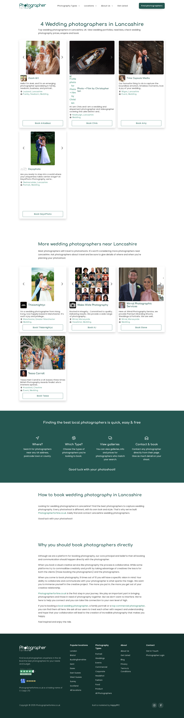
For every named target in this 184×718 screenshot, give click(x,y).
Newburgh (77, 114)
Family (26, 94)
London (73, 651)
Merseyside (84, 319)
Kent (72, 664)
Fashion (99, 680)
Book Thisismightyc (43, 327)
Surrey (73, 681)
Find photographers (151, 5)
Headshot (77, 322)
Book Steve (141, 327)
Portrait (26, 185)
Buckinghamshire (78, 659)
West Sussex (76, 677)
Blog (123, 659)
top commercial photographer (128, 605)
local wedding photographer (73, 605)
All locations (75, 690)
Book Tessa (43, 395)
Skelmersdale (29, 182)
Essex (72, 668)
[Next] (62, 58)
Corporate (100, 671)
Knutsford (27, 388)
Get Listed (125, 655)
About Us (125, 651)
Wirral (75, 319)
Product (99, 688)
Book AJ (92, 327)
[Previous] (24, 58)
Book (43, 123)
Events (98, 662)
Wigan (124, 91)
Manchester (28, 319)
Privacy (124, 664)
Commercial (101, 667)
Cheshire (37, 388)
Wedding (44, 94)
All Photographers (103, 693)
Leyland (27, 91)
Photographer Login (155, 655)
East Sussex (75, 672)
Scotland (74, 685)
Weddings (100, 658)
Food (97, 684)
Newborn (34, 94)
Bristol (73, 655)
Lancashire (37, 91)
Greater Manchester (45, 319)
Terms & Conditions (126, 670)
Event (124, 94)
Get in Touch (152, 651)
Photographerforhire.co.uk (52, 513)
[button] (68, 5)
